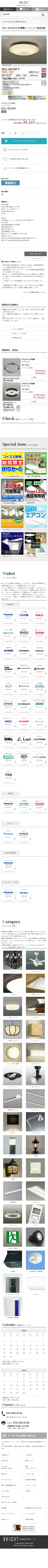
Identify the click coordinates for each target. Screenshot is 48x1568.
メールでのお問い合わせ (21, 1435)
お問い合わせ (5, 1496)
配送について (29, 1460)
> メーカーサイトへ (8, 623)
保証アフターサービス (30, 1467)
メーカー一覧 (29, 1474)
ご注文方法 (28, 1455)
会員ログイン (5, 1519)
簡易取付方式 (17, 338)
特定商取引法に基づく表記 (33, 1508)
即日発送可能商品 (30, 1479)
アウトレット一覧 (30, 1485)
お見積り (28, 1491)
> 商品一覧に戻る (36, 254)
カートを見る (5, 1491)
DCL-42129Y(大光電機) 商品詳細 (14, 22)
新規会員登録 (29, 1519)
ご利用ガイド (5, 1455)
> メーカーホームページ (35, 258)
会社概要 (4, 1508)
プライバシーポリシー (8, 1513)
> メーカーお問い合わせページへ (34, 292)
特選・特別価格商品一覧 (8, 1485)
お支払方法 (4, 1460)
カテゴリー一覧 (6, 1479)
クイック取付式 (18, 329)
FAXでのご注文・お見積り (9, 1502)
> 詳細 (33, 377)
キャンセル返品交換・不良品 (6, 1467)
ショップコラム (30, 1513)
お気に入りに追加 (31, 133)
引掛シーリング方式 (19, 333)
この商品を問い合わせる (19, 159)
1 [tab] (24, 428)
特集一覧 (4, 1474)
